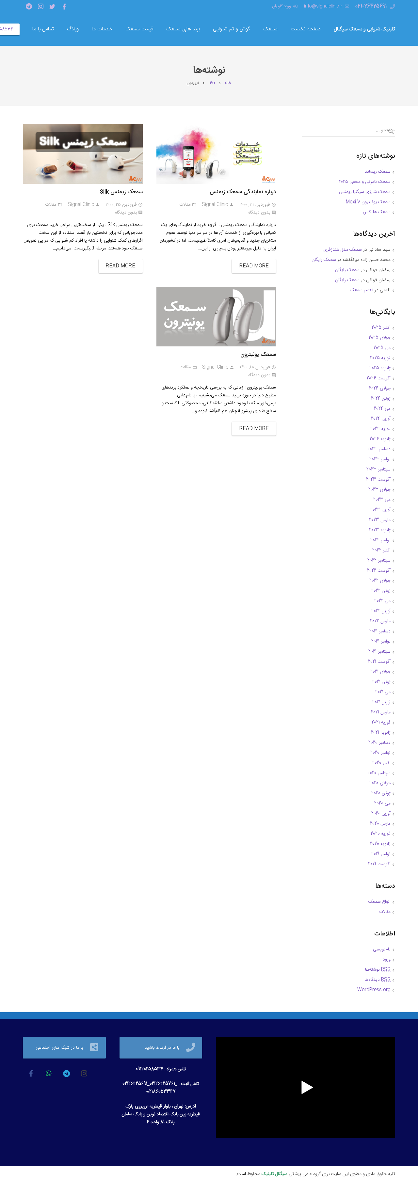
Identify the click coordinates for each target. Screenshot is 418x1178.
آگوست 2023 (378, 480)
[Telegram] (29, 6)
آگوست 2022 (379, 571)
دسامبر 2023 (379, 449)
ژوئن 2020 (381, 793)
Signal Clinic (215, 205)
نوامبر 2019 (381, 854)
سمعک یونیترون (258, 354)
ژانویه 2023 (380, 530)
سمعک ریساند (378, 172)
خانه (227, 83)
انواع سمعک (379, 902)
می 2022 (382, 601)
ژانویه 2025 (380, 368)
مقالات (185, 205)
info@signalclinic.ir (323, 6)
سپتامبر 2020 (379, 773)
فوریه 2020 (381, 834)
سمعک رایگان (324, 260)
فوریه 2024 (380, 429)
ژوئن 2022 (381, 591)
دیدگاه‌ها (377, 980)
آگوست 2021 (379, 662)
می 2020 (382, 803)
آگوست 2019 (379, 864)
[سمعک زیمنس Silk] (83, 154)
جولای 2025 (380, 338)
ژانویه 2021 (381, 733)
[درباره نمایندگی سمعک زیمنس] (216, 154)
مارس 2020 (380, 824)
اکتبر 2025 (381, 328)
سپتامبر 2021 (379, 652)
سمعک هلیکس (377, 212)
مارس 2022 (380, 621)
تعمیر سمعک (361, 290)
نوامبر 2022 (380, 540)
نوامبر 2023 (380, 459)
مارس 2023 (380, 520)
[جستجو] (388, 131)
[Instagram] (40, 6)
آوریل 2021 (381, 702)
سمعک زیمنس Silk (121, 192)
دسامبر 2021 (380, 631)
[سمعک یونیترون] (216, 316)
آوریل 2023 (380, 510)
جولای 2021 (380, 672)
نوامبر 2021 (381, 641)
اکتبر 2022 (381, 550)
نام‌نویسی (382, 949)
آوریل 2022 (381, 611)
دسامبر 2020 (379, 743)
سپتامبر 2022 (379, 561)
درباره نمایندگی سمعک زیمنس (243, 192)
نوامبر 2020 (380, 753)
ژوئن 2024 (381, 399)
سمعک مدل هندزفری (342, 250)
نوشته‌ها (378, 970)
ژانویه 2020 (380, 844)
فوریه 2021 (381, 722)
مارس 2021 (381, 712)
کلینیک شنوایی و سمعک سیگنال (364, 29)
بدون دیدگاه (259, 212)
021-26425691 (371, 6)
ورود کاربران (281, 6)
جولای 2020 (380, 783)
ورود (387, 959)
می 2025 (382, 348)
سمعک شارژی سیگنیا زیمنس (365, 192)
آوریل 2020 (381, 814)
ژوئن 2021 (381, 682)
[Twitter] (52, 6)
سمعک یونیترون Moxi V (368, 202)
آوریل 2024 (381, 419)
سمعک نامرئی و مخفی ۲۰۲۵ (365, 182)
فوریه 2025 (380, 358)
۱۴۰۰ (211, 83)
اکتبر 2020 (381, 763)
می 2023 (382, 500)
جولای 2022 (380, 581)
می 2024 (382, 409)
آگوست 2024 (379, 378)
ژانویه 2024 (380, 439)
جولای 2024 (380, 388)
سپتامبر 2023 (378, 469)
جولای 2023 (379, 490)
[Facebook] (64, 6)
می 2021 (383, 692)
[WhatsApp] (48, 1073)
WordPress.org (374, 990)
